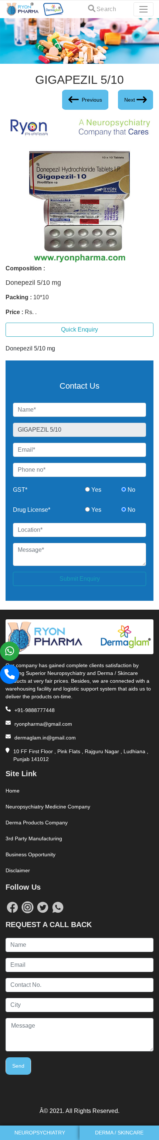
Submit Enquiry (80, 579)
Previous (92, 100)
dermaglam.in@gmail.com (45, 738)
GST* (20, 490)
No (130, 490)
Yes (95, 490)
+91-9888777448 (34, 710)
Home (13, 791)
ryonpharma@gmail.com (43, 724)
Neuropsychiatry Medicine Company (48, 807)
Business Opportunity (30, 854)
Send (18, 1066)
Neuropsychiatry (39, 1133)
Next (129, 100)
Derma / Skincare (119, 1133)
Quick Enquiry (79, 329)
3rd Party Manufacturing (34, 838)
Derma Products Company (37, 823)
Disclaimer (18, 870)
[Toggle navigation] (143, 9)
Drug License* (31, 510)
